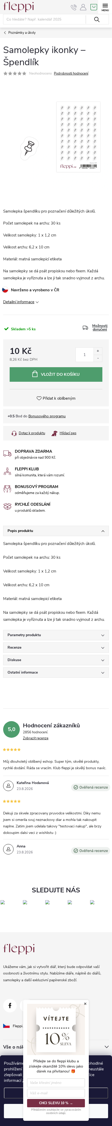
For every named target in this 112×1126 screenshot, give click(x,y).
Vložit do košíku (60, 374)
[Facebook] (10, 1005)
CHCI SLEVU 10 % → (56, 1103)
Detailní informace (18, 302)
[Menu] (105, 7)
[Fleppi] (18, 949)
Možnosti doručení (100, 327)
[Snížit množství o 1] (98, 358)
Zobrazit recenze (35, 738)
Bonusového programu (47, 416)
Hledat (97, 19)
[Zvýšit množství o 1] (98, 351)
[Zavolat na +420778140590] (74, 7)
